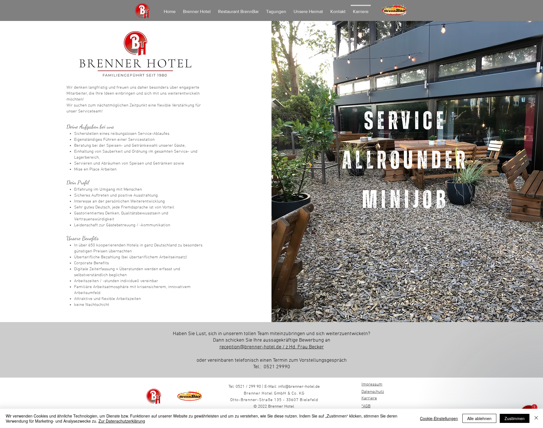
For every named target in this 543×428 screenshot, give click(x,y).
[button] (495, 384)
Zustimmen (515, 418)
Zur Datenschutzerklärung (121, 421)
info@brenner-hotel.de (299, 386)
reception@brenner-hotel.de (250, 347)
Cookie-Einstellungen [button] (439, 418)
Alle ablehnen (479, 418)
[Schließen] (536, 418)
